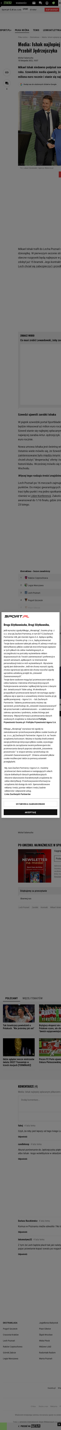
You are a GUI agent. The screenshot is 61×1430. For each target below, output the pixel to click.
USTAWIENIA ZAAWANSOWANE (30, 804)
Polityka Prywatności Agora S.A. (41, 722)
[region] (30, 715)
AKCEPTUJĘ (30, 812)
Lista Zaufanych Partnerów (17, 794)
